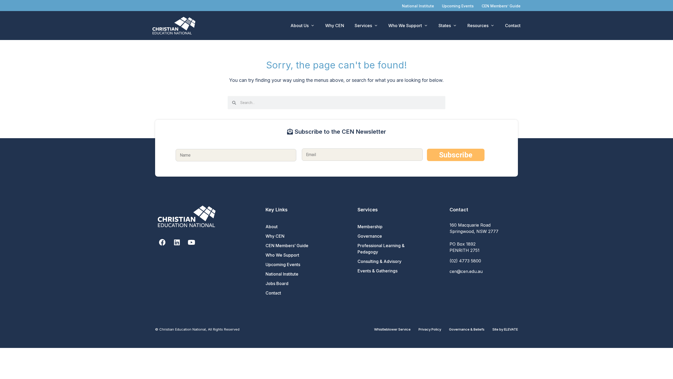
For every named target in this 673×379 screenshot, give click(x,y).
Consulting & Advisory (379, 261)
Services (363, 25)
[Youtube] (191, 242)
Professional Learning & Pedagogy (381, 249)
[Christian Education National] (175, 25)
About (272, 226)
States (445, 25)
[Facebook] (162, 242)
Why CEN (334, 25)
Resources (477, 25)
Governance (370, 236)
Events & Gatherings (377, 270)
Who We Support (405, 25)
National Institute (418, 6)
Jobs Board (277, 283)
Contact (513, 25)
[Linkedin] (176, 242)
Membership (370, 226)
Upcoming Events (458, 6)
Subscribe (455, 155)
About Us (299, 25)
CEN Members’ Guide (501, 6)
